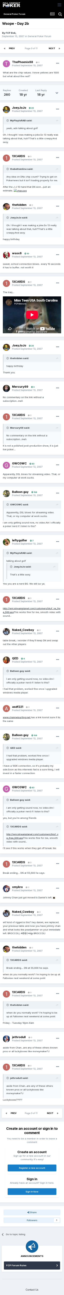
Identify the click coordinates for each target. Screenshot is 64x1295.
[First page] (4, 48)
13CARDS (18, 156)
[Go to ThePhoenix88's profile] (6, 63)
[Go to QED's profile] (6, 660)
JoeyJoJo (19, 107)
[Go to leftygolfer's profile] (6, 542)
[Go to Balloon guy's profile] (6, 493)
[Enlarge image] (20, 190)
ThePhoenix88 (22, 62)
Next (52, 48)
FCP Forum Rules (16, 1265)
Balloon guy (20, 492)
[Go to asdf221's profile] (6, 708)
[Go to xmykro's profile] (6, 888)
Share (33, 1212)
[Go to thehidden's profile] (6, 206)
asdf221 (17, 707)
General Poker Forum (39, 36)
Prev (12, 48)
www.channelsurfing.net (17, 717)
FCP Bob (10, 32)
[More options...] (57, 63)
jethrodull (19, 1037)
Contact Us (32, 1289)
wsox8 (17, 253)
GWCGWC (19, 463)
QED (15, 658)
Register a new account (32, 1167)
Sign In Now (32, 1191)
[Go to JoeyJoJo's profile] (6, 109)
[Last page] (59, 48)
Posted (27, 65)
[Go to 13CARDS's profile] (6, 158)
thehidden (19, 204)
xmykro (17, 887)
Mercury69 (20, 386)
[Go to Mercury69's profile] (6, 388)
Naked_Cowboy (23, 630)
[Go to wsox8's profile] (6, 255)
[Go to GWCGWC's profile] (6, 465)
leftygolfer (19, 540)
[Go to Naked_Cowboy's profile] (6, 631)
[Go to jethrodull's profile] (6, 1038)
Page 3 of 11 (32, 48)
